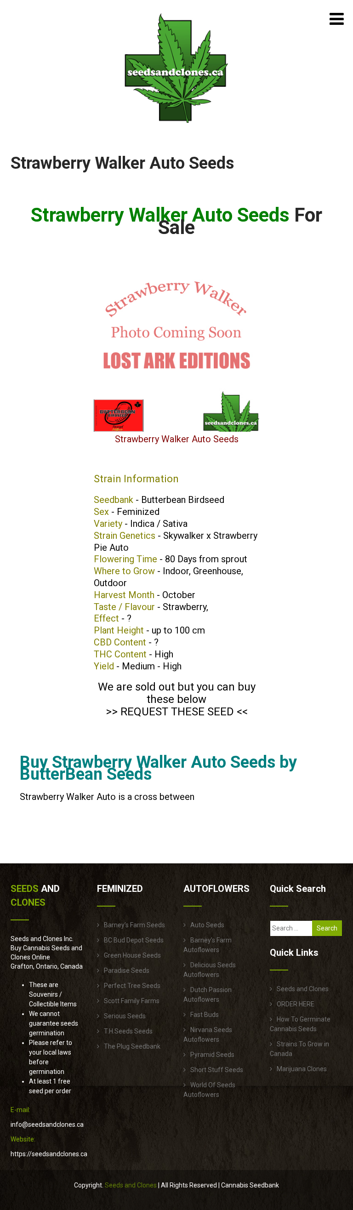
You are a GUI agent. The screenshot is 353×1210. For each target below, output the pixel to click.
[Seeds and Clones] (176, 128)
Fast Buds (204, 1014)
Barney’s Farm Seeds (134, 925)
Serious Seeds (125, 1016)
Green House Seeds (132, 955)
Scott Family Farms (131, 1001)
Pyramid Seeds (212, 1054)
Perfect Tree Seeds (132, 985)
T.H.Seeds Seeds (128, 1031)
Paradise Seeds (126, 970)
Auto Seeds (207, 925)
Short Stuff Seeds (216, 1069)
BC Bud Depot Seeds (134, 940)
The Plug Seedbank (132, 1046)
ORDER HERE (295, 1004)
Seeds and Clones (303, 989)
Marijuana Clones (302, 1069)
